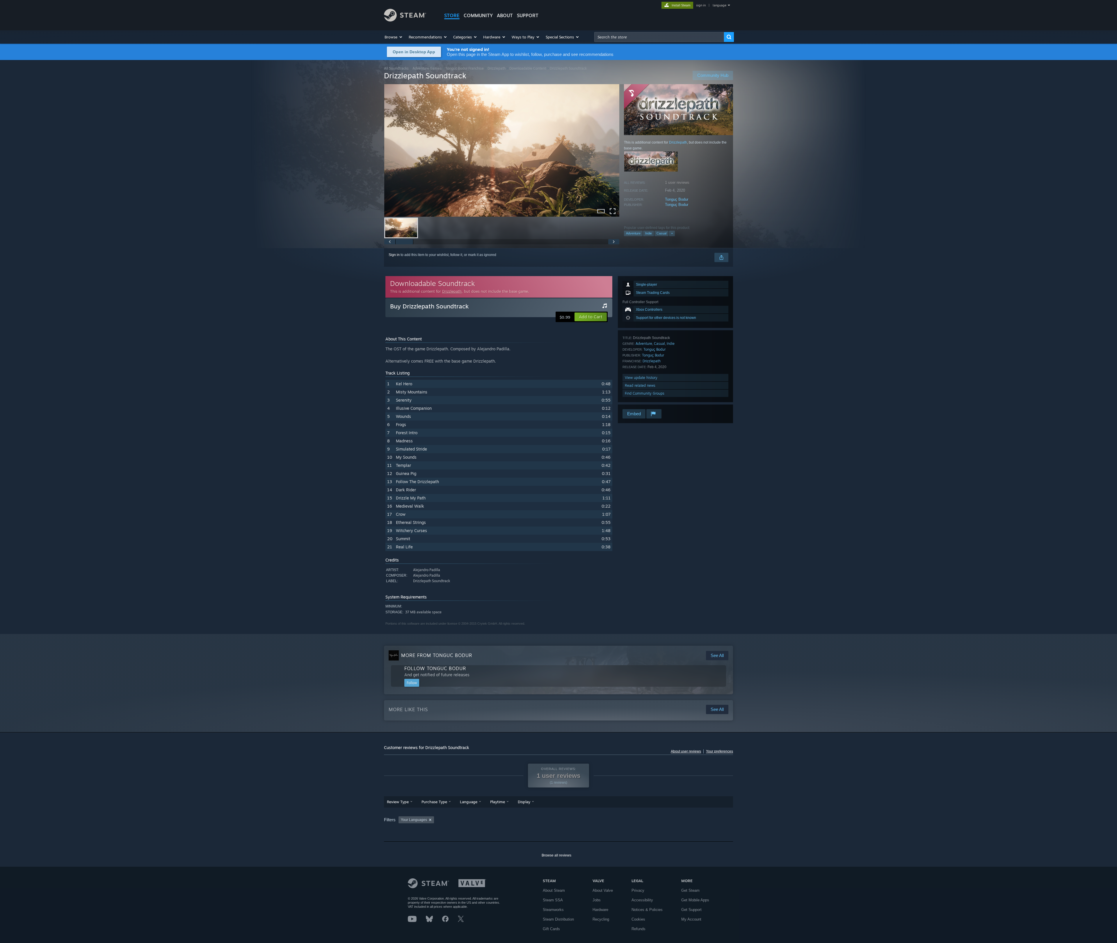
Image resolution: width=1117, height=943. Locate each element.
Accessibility (642, 900)
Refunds (638, 929)
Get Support (691, 909)
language (719, 5)
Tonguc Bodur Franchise (464, 68)
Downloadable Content (527, 68)
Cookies (638, 919)
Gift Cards (551, 929)
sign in (701, 5)
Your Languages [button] (414, 820)
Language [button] (468, 801)
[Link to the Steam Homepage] (405, 19)
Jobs (597, 900)
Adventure (633, 233)
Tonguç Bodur (676, 199)
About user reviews (686, 751)
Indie (648, 233)
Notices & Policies (647, 909)
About (505, 15)
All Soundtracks (396, 68)
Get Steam (690, 890)
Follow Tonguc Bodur (435, 668)
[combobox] (659, 37)
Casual (661, 233)
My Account (691, 919)
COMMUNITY (478, 15)
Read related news (640, 385)
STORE (452, 15)
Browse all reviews (556, 855)
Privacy (638, 890)
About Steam (554, 890)
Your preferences (719, 751)
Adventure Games (427, 68)
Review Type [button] (398, 801)
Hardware (600, 909)
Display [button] (524, 801)
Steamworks (553, 909)
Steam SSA (553, 900)
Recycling (601, 919)
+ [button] (672, 233)
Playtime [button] (497, 801)
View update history (641, 377)
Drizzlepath (497, 68)
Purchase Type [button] (434, 801)
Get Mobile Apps (695, 900)
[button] (394, 37)
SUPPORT (527, 15)
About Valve (603, 890)
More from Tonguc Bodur (436, 655)
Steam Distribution (558, 919)
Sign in (394, 255)
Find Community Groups (644, 393)
